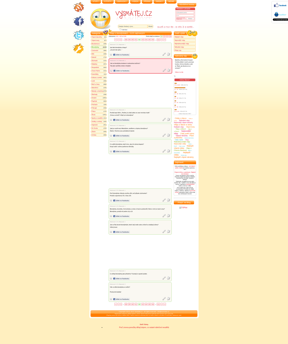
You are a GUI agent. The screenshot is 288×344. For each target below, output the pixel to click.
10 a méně (177, 85)
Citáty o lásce (180, 118)
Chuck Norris (99, 71)
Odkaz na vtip (179, 72)
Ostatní (99, 98)
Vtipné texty (99, 40)
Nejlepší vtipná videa (184, 147)
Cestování (99, 50)
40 (133, 40)
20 (164, 36)
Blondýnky (99, 47)
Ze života (99, 128)
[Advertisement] (140, 91)
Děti (99, 54)
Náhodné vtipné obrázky (189, 138)
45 (149, 40)
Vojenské (99, 125)
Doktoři (99, 57)
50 (167, 36)
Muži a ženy (99, 84)
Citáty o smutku (182, 146)
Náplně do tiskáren (188, 173)
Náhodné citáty (184, 155)
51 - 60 (176, 107)
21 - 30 (176, 93)
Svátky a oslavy (99, 121)
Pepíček (99, 101)
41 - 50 (176, 102)
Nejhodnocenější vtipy (182, 43)
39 (129, 40)
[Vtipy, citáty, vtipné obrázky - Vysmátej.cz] (131, 15)
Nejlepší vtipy (179, 37)
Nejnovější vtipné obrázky (183, 122)
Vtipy (187, 140)
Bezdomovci (99, 44)
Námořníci (99, 88)
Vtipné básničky (99, 37)
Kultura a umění (99, 77)
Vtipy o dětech (181, 129)
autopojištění (190, 184)
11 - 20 (176, 89)
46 (153, 40)
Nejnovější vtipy (180, 40)
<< (116, 40)
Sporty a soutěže (99, 118)
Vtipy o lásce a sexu (183, 125)
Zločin (99, 131)
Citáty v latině (179, 140)
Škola (99, 115)
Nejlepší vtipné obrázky (184, 157)
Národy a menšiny (99, 91)
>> (164, 40)
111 (158, 40)
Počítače (99, 104)
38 (126, 40)
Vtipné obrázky (182, 136)
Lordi (99, 81)
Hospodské (99, 67)
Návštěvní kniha (187, 5)
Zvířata (99, 135)
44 (146, 40)
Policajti (99, 108)
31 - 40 (176, 98)
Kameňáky (99, 74)
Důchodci (99, 60)
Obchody (99, 94)
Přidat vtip (178, 50)
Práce (99, 111)
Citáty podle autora (187, 133)
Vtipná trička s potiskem (182, 172)
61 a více (176, 111)
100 (170, 36)
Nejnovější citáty (180, 144)
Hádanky (99, 64)
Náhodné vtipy (179, 47)
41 (136, 40)
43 (143, 40)
